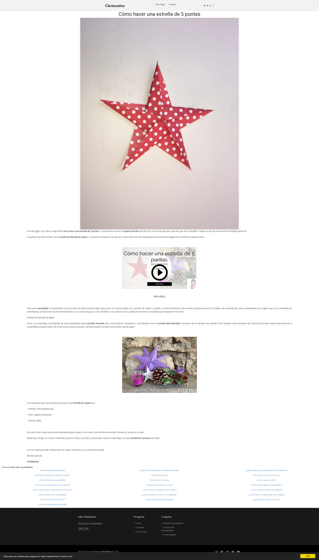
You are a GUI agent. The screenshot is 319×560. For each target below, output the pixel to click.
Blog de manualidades (173, 523)
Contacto (172, 4)
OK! (308, 556)
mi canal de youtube (94, 450)
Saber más (83, 528)
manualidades (169, 535)
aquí (52, 408)
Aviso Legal (160, 4)
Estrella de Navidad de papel (40, 317)
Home (139, 523)
